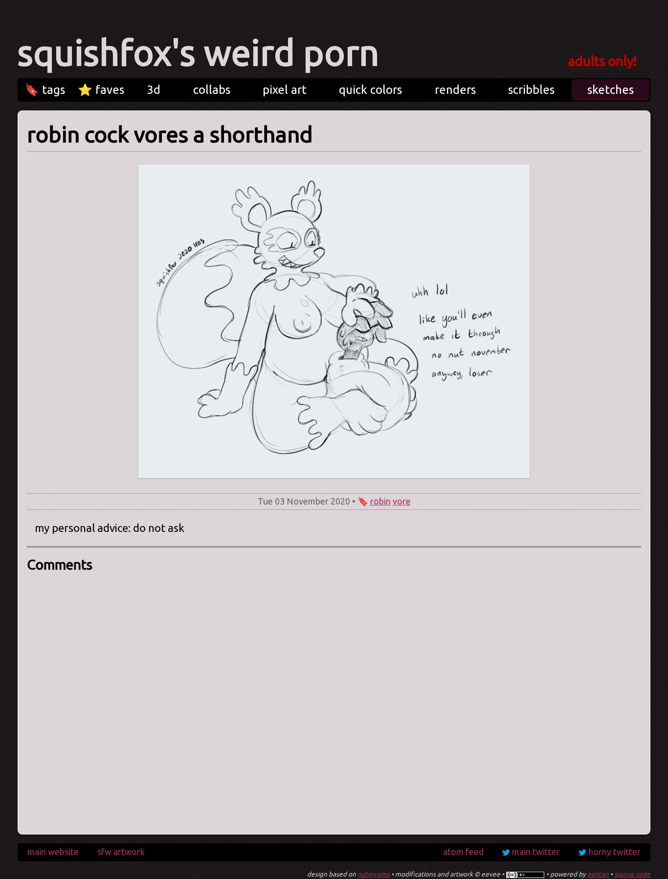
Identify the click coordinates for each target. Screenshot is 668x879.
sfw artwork (121, 852)
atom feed (463, 852)
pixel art (285, 89)
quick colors (370, 89)
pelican (598, 874)
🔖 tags (44, 89)
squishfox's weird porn (198, 52)
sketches (610, 89)
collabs (211, 89)
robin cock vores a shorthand (170, 134)
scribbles (531, 89)
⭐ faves (101, 89)
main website (53, 852)
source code (632, 874)
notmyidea (373, 874)
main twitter (536, 852)
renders (455, 89)
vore (402, 501)
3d (153, 89)
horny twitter (614, 852)
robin (380, 501)
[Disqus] (334, 700)
